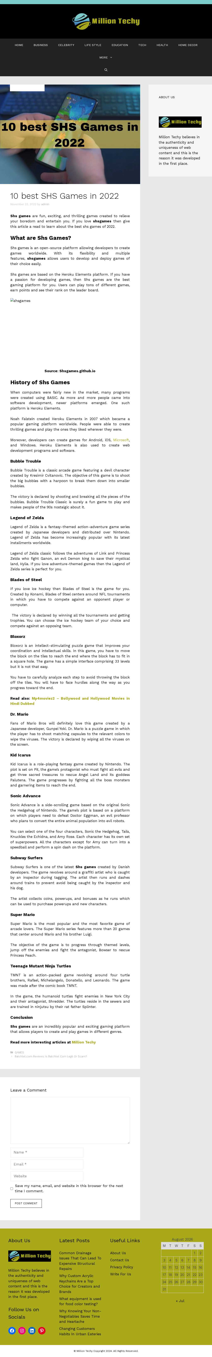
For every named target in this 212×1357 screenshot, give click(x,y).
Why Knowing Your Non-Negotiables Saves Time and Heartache (80, 1316)
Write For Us (120, 1274)
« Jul (180, 1301)
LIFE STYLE (92, 45)
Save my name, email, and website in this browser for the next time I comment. (69, 1188)
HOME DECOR (188, 45)
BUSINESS (41, 45)
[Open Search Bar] (106, 70)
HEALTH (162, 45)
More (103, 57)
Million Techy (84, 1042)
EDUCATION (120, 45)
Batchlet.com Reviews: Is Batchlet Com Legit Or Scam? (51, 1056)
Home (19, 45)
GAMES (19, 1052)
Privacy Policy (121, 1267)
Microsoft (121, 440)
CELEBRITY (66, 45)
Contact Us (119, 1260)
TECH (142, 45)
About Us (118, 1253)
